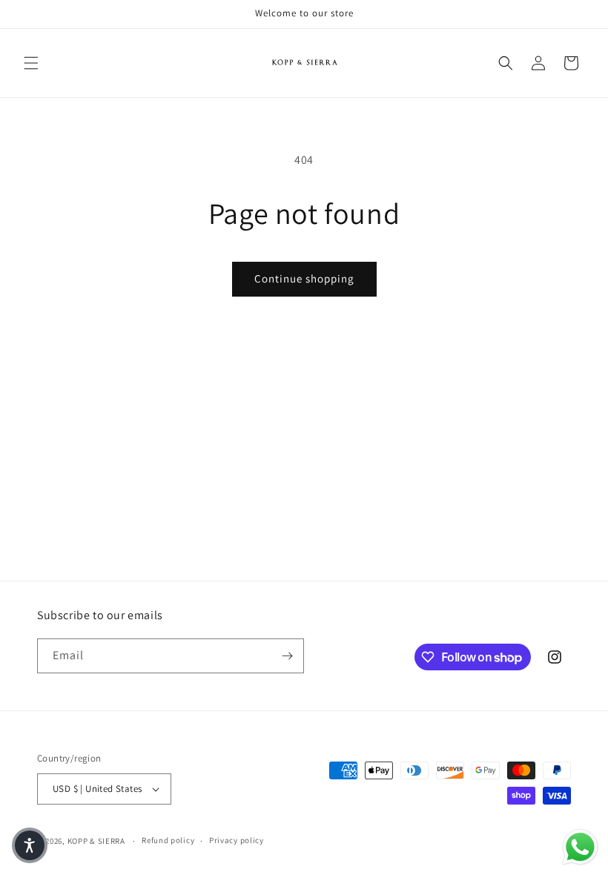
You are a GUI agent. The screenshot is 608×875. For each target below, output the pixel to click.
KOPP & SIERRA (97, 841)
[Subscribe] (287, 655)
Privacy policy (236, 840)
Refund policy (168, 840)
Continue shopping (304, 278)
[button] (31, 63)
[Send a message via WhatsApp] (580, 847)
